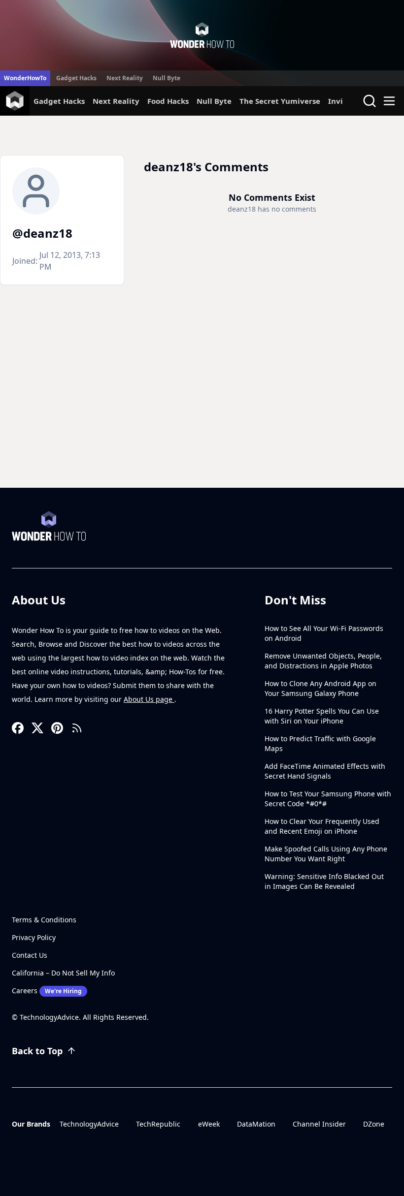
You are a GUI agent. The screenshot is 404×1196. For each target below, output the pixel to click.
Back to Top (37, 1051)
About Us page (149, 699)
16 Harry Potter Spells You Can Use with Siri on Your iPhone (322, 715)
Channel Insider (319, 1124)
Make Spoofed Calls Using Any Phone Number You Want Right (326, 853)
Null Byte (166, 78)
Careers (47, 990)
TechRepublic (158, 1124)
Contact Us (29, 955)
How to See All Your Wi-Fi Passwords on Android (324, 633)
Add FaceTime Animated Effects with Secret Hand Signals (325, 771)
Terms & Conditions (44, 919)
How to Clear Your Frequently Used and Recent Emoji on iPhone (322, 826)
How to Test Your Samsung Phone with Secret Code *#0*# (328, 798)
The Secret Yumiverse (279, 101)
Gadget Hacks (76, 78)
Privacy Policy (34, 937)
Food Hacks (168, 101)
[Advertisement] (202, 414)
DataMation (256, 1124)
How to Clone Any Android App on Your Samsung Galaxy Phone (320, 688)
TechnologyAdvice (89, 1124)
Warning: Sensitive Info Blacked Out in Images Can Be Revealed (324, 881)
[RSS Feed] (77, 728)
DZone (373, 1124)
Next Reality (124, 78)
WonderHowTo (25, 78)
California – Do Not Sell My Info (63, 972)
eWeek (209, 1124)
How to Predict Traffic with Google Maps (320, 743)
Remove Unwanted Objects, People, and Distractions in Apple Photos (323, 660)
